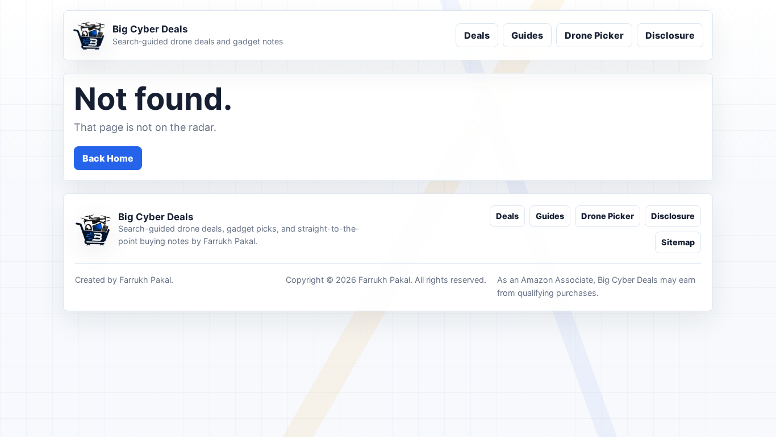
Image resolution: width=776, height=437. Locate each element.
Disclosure (670, 35)
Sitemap (678, 242)
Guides (527, 35)
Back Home (107, 158)
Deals (477, 35)
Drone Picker (594, 35)
